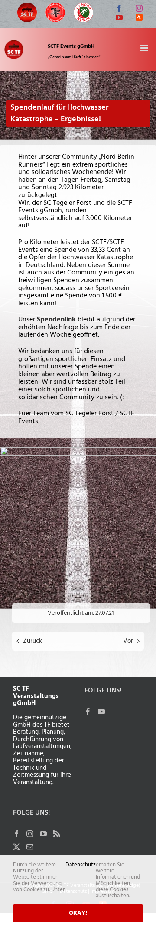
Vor (128, 641)
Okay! (78, 913)
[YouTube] (43, 833)
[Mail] (29, 846)
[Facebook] (16, 833)
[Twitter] (16, 846)
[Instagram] (29, 833)
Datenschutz (80, 865)
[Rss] (56, 833)
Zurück (32, 641)
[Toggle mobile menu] (145, 48)
